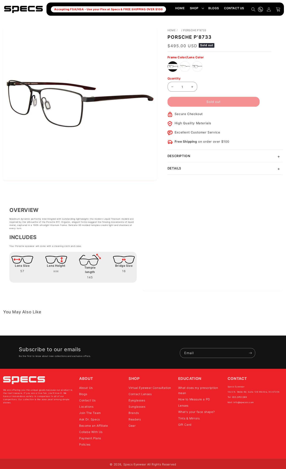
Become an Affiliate (93, 425)
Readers (135, 419)
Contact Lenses (140, 394)
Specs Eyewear (134, 464)
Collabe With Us (91, 432)
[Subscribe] (250, 353)
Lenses (183, 405)
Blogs (83, 394)
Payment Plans (90, 438)
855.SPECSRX (239, 397)
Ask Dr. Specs (89, 419)
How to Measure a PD (194, 399)
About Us (86, 387)
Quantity (173, 78)
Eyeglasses (137, 400)
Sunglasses (137, 406)
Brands (134, 413)
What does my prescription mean (198, 390)
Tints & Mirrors (189, 418)
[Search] (253, 9)
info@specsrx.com (243, 402)
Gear (132, 425)
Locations (86, 406)
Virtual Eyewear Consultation (150, 387)
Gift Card (185, 424)
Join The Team (90, 413)
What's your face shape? (196, 412)
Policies (84, 444)
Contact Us (87, 400)
